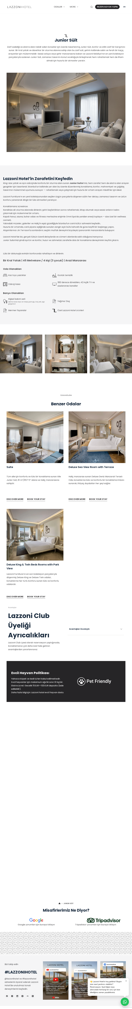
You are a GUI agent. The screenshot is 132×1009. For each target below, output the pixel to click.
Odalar (58, 6)
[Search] (92, 7)
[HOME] (59, 904)
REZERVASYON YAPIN (107, 6)
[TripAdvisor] (27, 996)
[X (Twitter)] (32, 996)
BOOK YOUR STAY (36, 499)
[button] (33, 461)
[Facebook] (7, 996)
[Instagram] (12, 996)
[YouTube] (22, 996)
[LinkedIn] (17, 996)
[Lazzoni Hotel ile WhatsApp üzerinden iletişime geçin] (125, 1002)
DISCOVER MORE (15, 499)
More (73, 6)
